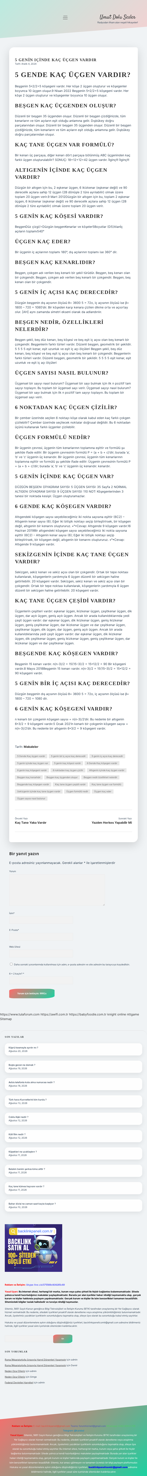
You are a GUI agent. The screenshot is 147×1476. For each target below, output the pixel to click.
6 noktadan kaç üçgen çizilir (68, 770)
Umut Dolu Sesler (118, 17)
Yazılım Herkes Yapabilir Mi (112, 822)
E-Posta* (14, 930)
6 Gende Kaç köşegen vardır (102, 763)
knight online (116, 1014)
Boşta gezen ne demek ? (22, 1064)
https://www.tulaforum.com (20, 1014)
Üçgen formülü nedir (77, 791)
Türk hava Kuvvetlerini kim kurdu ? (28, 1099)
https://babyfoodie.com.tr (87, 1014)
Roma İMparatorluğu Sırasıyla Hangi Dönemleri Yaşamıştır (35, 1359)
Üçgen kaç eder (102, 791)
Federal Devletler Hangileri (19, 1382)
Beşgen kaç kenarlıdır (28, 777)
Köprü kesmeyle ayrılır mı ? (23, 1047)
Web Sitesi (14, 946)
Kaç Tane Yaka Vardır (31, 822)
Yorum (12, 871)
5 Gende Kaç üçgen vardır (31, 756)
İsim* (12, 913)
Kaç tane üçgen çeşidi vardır (70, 784)
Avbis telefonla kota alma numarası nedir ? (32, 1082)
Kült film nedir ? (17, 1134)
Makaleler (31, 747)
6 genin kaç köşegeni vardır (32, 770)
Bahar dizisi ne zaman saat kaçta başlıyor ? (32, 1203)
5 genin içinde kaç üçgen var (32, 763)
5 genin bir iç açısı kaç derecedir (68, 756)
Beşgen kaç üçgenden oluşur (62, 777)
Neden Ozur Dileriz (15, 1371)
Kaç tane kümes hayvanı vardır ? (26, 1186)
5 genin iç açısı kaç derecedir (107, 756)
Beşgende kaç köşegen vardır (33, 784)
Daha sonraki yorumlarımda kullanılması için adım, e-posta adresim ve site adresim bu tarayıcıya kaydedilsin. (72, 964)
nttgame (133, 1014)
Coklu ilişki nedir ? (18, 1117)
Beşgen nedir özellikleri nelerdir (100, 777)
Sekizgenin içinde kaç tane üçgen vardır (38, 791)
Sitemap (6, 1019)
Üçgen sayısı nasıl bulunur (31, 798)
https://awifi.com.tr (54, 1014)
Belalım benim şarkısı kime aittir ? (27, 1169)
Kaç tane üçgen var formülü (106, 784)
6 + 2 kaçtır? (16, 973)
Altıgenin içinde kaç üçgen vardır (106, 770)
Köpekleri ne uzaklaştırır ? (23, 1151)
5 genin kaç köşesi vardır (67, 763)
